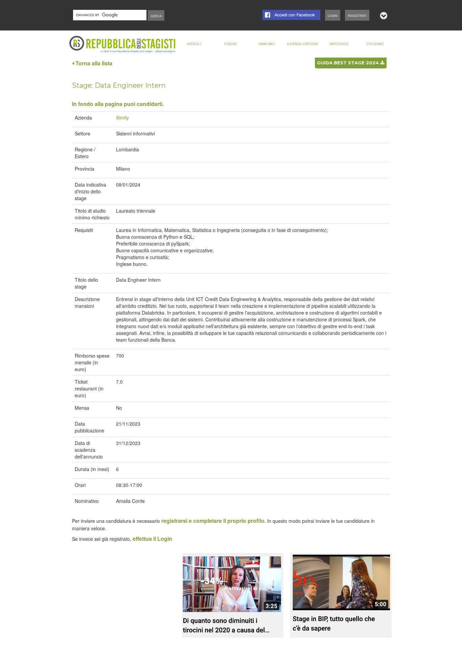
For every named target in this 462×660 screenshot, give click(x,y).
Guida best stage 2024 (348, 62)
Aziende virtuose (302, 44)
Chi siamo (375, 44)
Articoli (194, 44)
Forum (230, 44)
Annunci (266, 44)
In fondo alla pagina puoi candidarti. (118, 104)
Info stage (338, 44)
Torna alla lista (93, 63)
